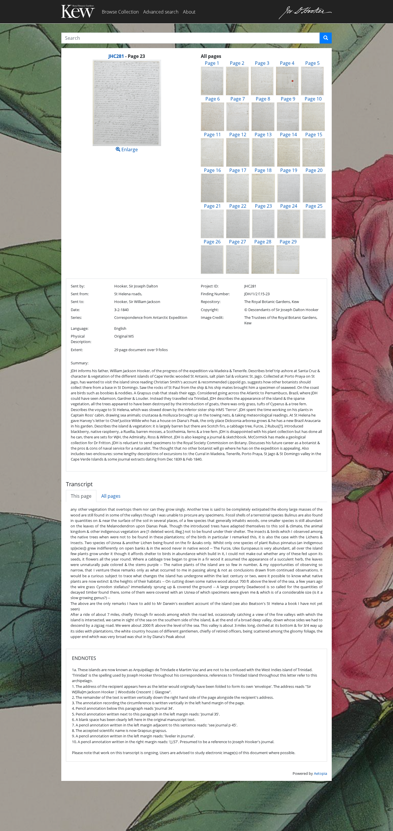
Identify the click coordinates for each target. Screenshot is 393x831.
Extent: (77, 349)
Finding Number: (215, 293)
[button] (326, 38)
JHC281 (116, 56)
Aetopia (320, 773)
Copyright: (210, 309)
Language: (79, 328)
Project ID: (209, 286)
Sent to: (77, 301)
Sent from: (80, 293)
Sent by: (78, 286)
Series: (76, 317)
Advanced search (160, 12)
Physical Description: (81, 339)
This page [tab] (81, 496)
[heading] (126, 56)
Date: (75, 309)
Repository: (210, 301)
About (189, 12)
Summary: (79, 363)
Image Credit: (212, 317)
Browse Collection (120, 12)
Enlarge (129, 149)
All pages (111, 496)
